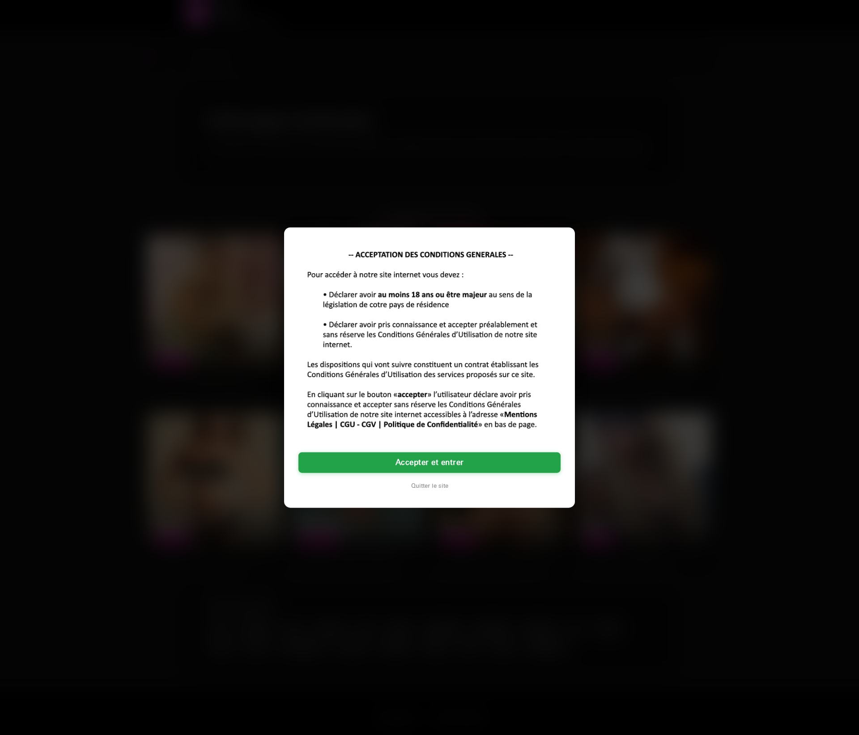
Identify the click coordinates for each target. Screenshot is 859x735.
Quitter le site (429, 486)
